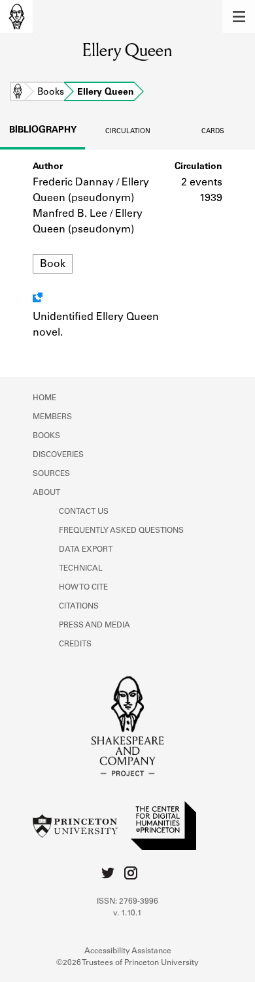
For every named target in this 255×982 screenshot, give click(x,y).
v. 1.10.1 (127, 913)
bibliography (42, 130)
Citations (79, 606)
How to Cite (83, 588)
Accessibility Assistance (127, 951)
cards (212, 132)
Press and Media (94, 625)
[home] (16, 16)
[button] (238, 16)
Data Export (85, 550)
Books (50, 92)
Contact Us (84, 512)
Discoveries (58, 455)
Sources (51, 474)
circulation (127, 132)
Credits (75, 644)
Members (52, 417)
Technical (81, 569)
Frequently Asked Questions (121, 531)
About (46, 493)
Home (17, 92)
